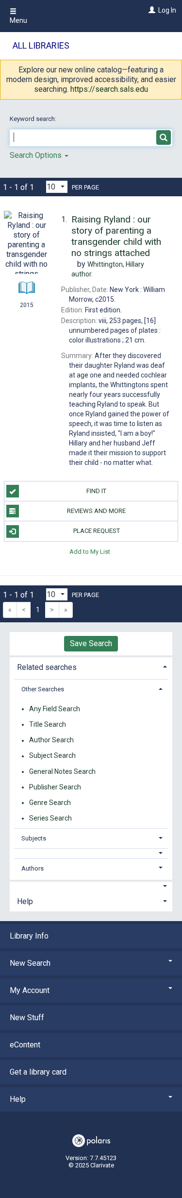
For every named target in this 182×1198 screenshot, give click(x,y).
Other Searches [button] (42, 689)
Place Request (96, 530)
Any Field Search (54, 709)
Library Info (29, 936)
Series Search (50, 818)
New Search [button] (30, 963)
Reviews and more (96, 510)
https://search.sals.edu (109, 89)
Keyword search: (34, 118)
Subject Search (52, 756)
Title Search (47, 724)
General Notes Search (62, 771)
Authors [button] (32, 868)
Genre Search (50, 802)
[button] (91, 853)
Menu (18, 20)
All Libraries (41, 45)
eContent (25, 1044)
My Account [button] (30, 990)
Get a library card (38, 1072)
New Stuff (27, 1017)
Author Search (51, 740)
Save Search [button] (91, 643)
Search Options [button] (37, 155)
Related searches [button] (47, 667)
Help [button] (25, 901)
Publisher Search (55, 787)
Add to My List (89, 551)
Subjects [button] (33, 838)
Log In (167, 10)
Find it (96, 491)
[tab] (91, 666)
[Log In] (150, 10)
